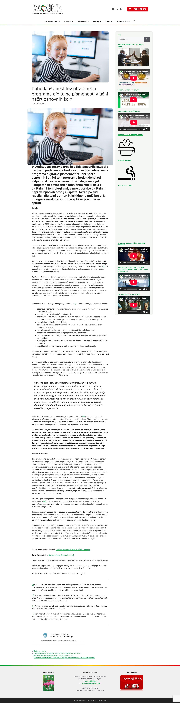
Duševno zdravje (40, 651)
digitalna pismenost (41, 653)
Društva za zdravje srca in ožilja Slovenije (73, 550)
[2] (75, 304)
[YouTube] (113, 9)
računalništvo (68, 653)
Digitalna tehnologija (56, 653)
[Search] (147, 39)
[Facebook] (121, 9)
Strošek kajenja (124, 160)
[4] (33, 614)
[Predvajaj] (120, 129)
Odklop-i (97, 21)
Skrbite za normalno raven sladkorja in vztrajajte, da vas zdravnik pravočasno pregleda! (64, 658)
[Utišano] (144, 129)
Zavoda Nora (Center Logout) (61, 555)
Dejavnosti (82, 21)
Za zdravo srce (51, 21)
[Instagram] (117, 9)
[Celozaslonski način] (147, 129)
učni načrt (77, 653)
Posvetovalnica (123, 21)
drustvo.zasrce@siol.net (91, 683)
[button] (135, 21)
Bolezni (67, 21)
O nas (107, 21)
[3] (83, 416)
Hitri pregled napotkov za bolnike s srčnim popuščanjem (53, 655)
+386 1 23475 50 (91, 681)
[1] (33, 585)
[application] (134, 122)
